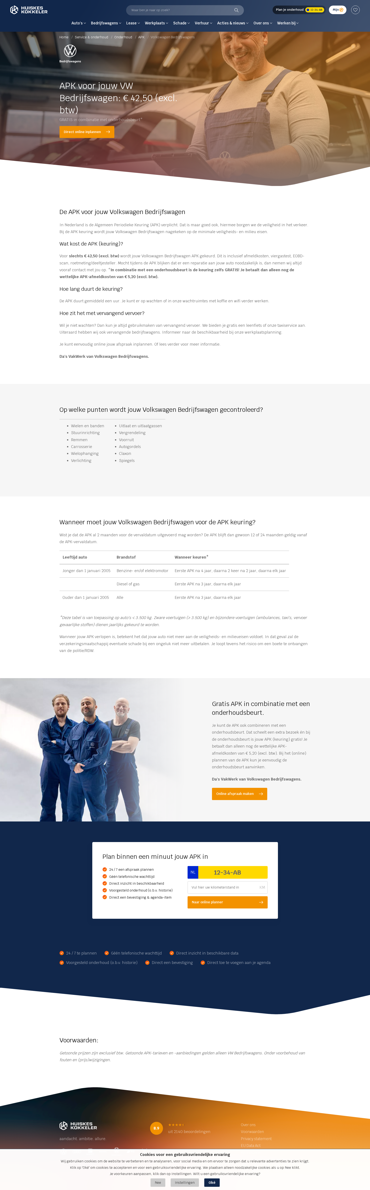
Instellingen (185, 1182)
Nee (158, 1182)
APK (141, 37)
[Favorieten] (355, 10)
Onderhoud (123, 37)
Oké (212, 1182)
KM (262, 887)
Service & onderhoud (92, 37)
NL (193, 872)
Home (64, 37)
